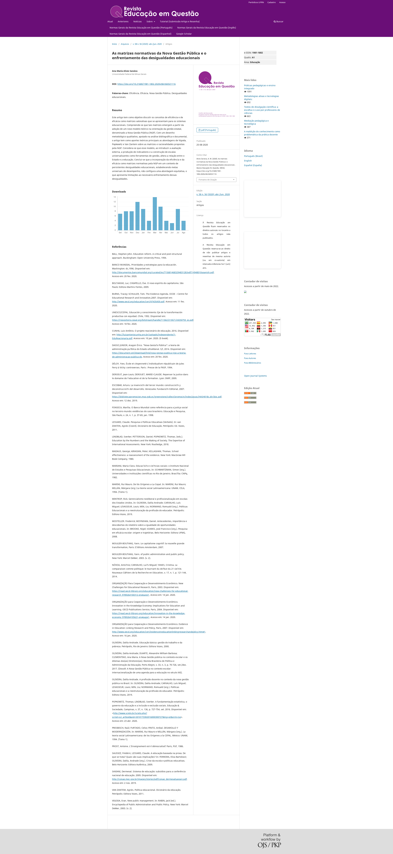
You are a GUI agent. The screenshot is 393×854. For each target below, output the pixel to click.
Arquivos (125, 44)
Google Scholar (184, 33)
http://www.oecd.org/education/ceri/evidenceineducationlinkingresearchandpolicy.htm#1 (158, 631)
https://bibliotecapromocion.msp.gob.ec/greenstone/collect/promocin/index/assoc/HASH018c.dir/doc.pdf (167, 396)
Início (114, 44)
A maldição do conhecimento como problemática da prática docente (262, 133)
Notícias (137, 21)
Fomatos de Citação (208, 179)
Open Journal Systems (255, 375)
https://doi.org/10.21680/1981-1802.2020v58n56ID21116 (146, 84)
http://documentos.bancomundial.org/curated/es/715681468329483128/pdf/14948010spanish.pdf (163, 272)
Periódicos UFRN (256, 2)
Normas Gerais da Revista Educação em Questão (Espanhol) (140, 33)
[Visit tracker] (245, 292)
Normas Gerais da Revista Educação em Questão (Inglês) (206, 27)
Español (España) (253, 165)
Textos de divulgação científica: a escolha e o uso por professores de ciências (262, 109)
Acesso (282, 2)
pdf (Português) (208, 130)
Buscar (279, 21)
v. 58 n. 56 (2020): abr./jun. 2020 (147, 44)
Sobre (150, 21)
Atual (110, 21)
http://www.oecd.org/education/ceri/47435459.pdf (138, 301)
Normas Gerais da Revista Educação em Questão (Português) (141, 27)
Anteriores (123, 21)
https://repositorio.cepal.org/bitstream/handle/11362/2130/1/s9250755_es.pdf (152, 320)
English (248, 160)
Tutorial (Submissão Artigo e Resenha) (180, 21)
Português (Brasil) (253, 156)
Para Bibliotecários (252, 362)
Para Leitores (250, 353)
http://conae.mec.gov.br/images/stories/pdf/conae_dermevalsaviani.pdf (149, 779)
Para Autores (250, 358)
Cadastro (271, 2)
